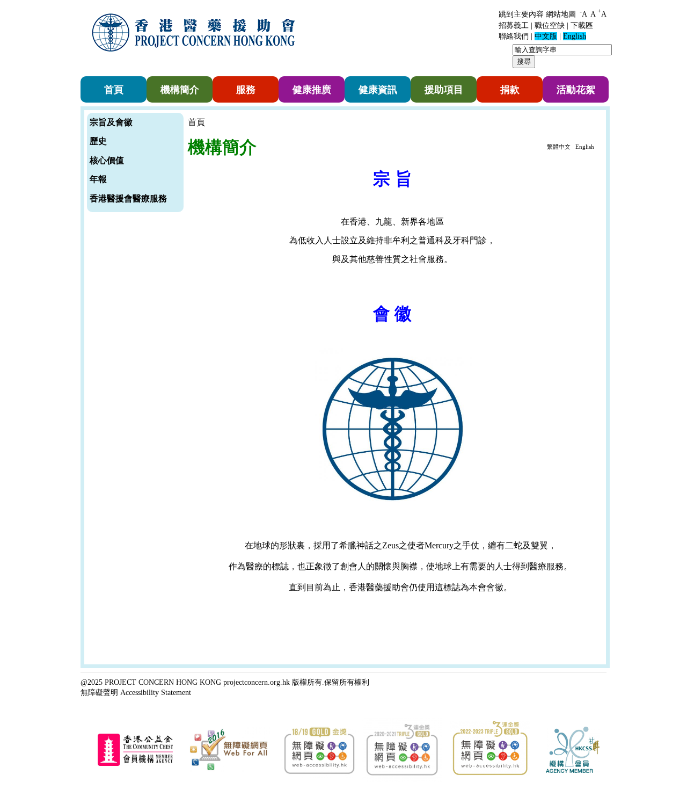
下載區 (582, 25)
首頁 (113, 89)
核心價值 (107, 160)
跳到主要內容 (521, 14)
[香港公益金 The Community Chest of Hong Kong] (135, 764)
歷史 (98, 141)
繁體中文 (559, 146)
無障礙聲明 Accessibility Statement (136, 692)
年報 (98, 179)
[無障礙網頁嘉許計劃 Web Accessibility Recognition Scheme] (228, 770)
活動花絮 (576, 89)
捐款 (510, 89)
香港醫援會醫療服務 (128, 198)
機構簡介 (179, 89)
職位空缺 (550, 25)
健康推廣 (312, 89)
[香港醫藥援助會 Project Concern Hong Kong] (196, 58)
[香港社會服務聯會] (572, 770)
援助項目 (444, 89)
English (584, 146)
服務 (245, 89)
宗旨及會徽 (111, 122)
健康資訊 (378, 89)
